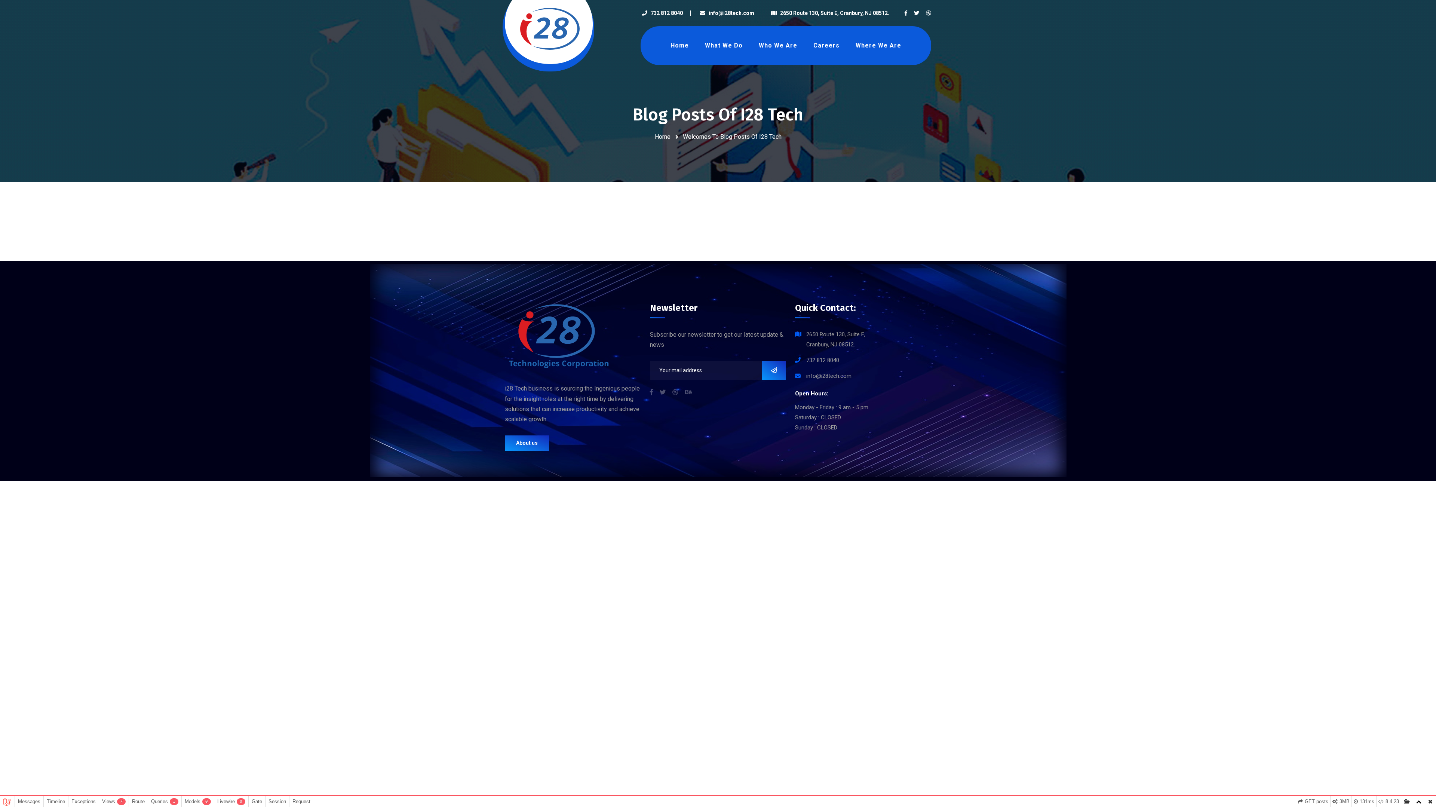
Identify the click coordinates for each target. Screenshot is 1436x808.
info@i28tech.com (731, 13)
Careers (826, 45)
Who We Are (778, 45)
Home (680, 45)
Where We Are (878, 45)
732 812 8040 (667, 13)
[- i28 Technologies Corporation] (550, 28)
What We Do (724, 45)
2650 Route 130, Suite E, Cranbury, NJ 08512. (834, 13)
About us (527, 443)
